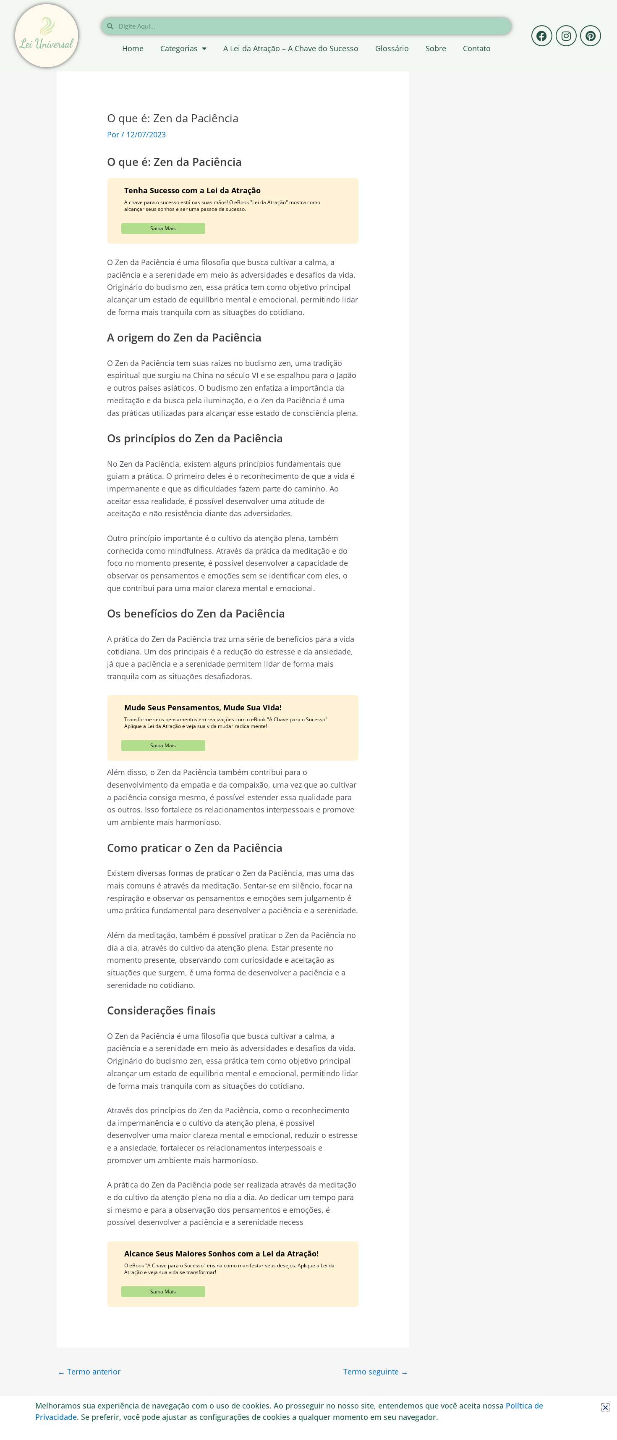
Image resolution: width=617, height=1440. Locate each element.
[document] (308, 720)
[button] (605, 1407)
